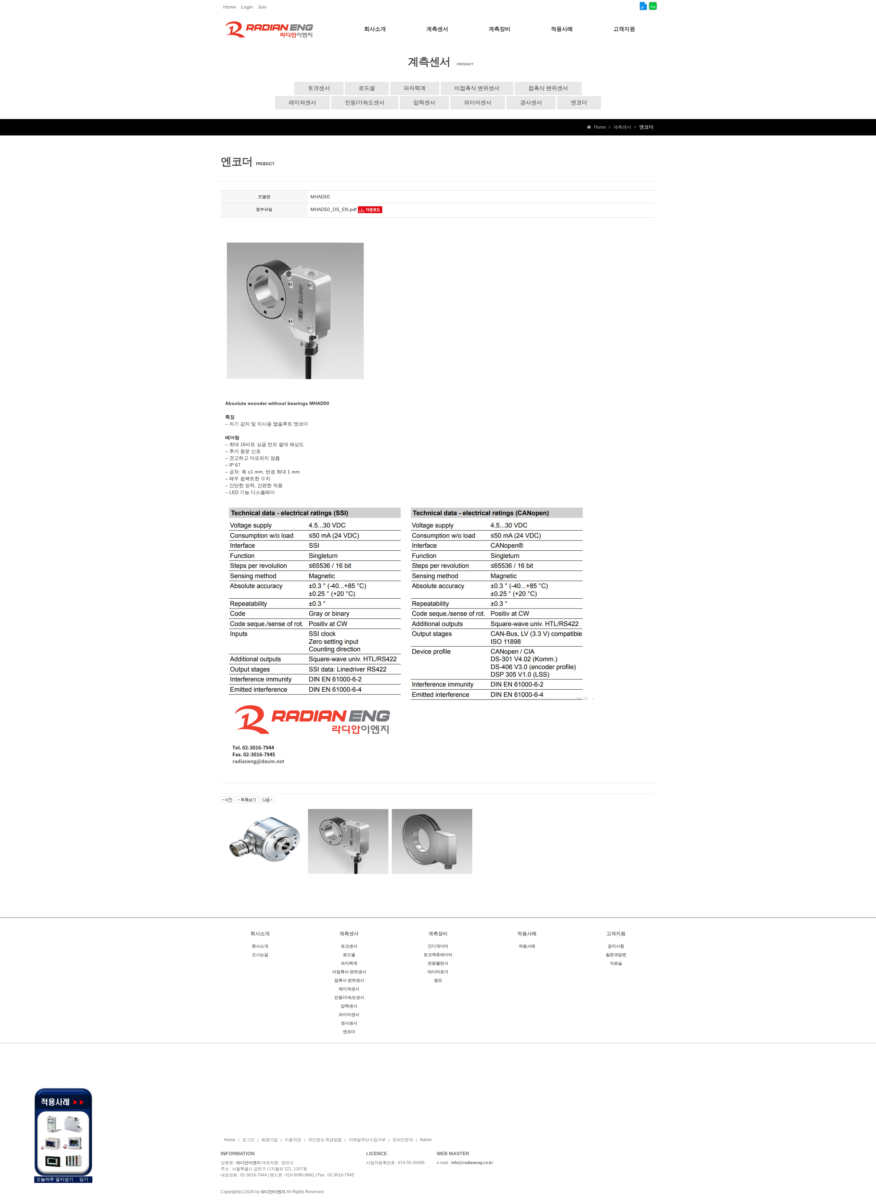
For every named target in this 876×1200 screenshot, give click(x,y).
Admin (426, 1139)
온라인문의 (402, 1139)
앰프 (438, 980)
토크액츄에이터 (438, 954)
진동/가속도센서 (365, 102)
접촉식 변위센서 (548, 88)
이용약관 (293, 1139)
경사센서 (531, 102)
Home (229, 7)
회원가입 (269, 1139)
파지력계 (415, 88)
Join (262, 7)
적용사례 (527, 946)
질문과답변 (616, 954)
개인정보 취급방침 (325, 1139)
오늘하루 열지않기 (54, 1179)
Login (247, 7)
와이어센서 (477, 102)
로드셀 (367, 88)
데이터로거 (438, 971)
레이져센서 (302, 102)
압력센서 (424, 102)
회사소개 (260, 946)
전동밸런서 (438, 963)
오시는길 (260, 954)
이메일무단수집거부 (367, 1139)
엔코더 (579, 102)
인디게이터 (438, 946)
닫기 (83, 1179)
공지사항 (616, 946)
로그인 (248, 1139)
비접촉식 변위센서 (477, 88)
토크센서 (319, 88)
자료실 (616, 963)
